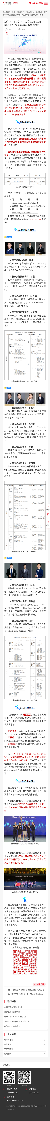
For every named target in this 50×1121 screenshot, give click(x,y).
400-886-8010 (37, 3)
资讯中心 (20, 12)
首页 (13, 12)
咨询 (47, 517)
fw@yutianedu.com (15, 1100)
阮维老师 (7, 1044)
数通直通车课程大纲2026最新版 (16, 1021)
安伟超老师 (8, 1049)
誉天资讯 (30, 12)
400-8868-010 (12, 1093)
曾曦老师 (7, 1054)
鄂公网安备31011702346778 (38, 1106)
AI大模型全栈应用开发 (13, 1007)
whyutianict (33, 1093)
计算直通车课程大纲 (12, 1012)
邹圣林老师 (8, 1040)
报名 (47, 525)
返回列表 (40, 984)
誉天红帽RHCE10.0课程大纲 (15, 1017)
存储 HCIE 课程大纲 (12, 1026)
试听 (47, 510)
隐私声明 (9, 1106)
